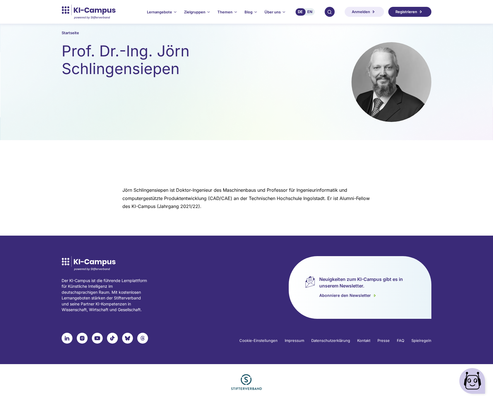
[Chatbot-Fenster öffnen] (473, 382)
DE (300, 11)
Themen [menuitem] (225, 12)
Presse (383, 340)
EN (309, 11)
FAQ (400, 340)
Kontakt (363, 340)
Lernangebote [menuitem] (159, 12)
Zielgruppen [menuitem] (194, 12)
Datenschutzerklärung (330, 340)
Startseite (70, 32)
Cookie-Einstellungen (258, 340)
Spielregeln (421, 340)
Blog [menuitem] (248, 12)
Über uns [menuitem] (272, 12)
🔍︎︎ (330, 12)
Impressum (294, 340)
